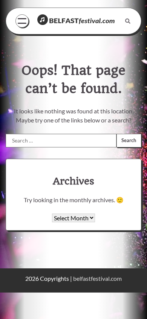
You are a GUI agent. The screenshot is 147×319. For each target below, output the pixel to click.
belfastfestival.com (97, 278)
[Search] (127, 21)
